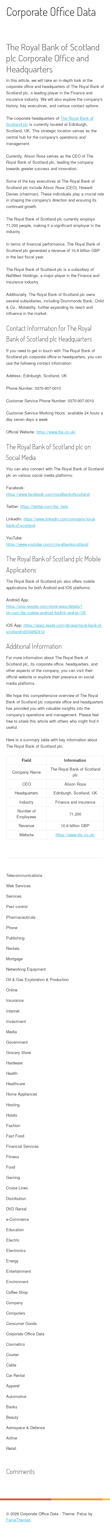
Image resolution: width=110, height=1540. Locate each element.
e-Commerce (17, 1219)
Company (14, 1302)
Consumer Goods (21, 1323)
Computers (15, 1313)
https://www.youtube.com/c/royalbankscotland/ (47, 544)
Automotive (16, 1396)
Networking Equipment (26, 969)
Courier (12, 1354)
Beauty (12, 1417)
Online (11, 990)
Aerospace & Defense (25, 1427)
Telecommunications (24, 875)
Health (11, 1073)
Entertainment (18, 1271)
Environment (17, 1281)
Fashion (13, 1125)
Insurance (15, 1000)
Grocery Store (18, 1052)
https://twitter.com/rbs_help (44, 506)
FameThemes (18, 1520)
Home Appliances (21, 1094)
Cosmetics (15, 1344)
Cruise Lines (17, 1188)
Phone (11, 927)
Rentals (13, 948)
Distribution (16, 1198)
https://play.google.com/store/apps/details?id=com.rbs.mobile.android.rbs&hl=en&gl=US (46, 609)
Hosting (13, 1105)
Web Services (18, 886)
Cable (11, 1365)
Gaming (13, 1177)
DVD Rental (16, 1209)
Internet (13, 1011)
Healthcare (15, 1083)
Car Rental (15, 1375)
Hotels (11, 1115)
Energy (12, 1261)
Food (10, 1167)
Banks (11, 1407)
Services (14, 896)
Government (17, 1042)
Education (15, 1229)
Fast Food (15, 1136)
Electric (13, 1240)
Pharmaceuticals (21, 917)
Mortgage (14, 959)
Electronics (16, 1250)
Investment (16, 1021)
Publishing (15, 938)
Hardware (14, 1063)
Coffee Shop (17, 1292)
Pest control (17, 906)
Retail (11, 1448)
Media (11, 1032)
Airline (11, 1438)
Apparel (13, 1386)
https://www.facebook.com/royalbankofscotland (48, 494)
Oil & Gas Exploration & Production (37, 979)
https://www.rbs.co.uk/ (56, 432)
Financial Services (22, 1146)
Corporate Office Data (51, 11)
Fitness (12, 1156)
